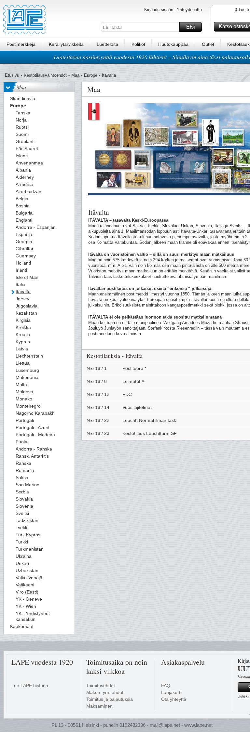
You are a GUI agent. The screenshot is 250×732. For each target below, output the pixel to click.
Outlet (208, 44)
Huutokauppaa (173, 44)
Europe (90, 75)
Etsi (190, 27)
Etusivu (12, 75)
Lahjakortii (171, 692)
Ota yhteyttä (173, 699)
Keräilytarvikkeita (66, 44)
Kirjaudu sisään (158, 9)
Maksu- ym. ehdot (104, 692)
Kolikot (138, 44)
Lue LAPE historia (29, 685)
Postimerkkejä (21, 44)
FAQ (165, 685)
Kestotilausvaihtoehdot (45, 75)
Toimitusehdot (100, 685)
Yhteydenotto (189, 9)
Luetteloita (107, 44)
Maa (75, 75)
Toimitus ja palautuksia (109, 699)
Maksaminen (99, 706)
